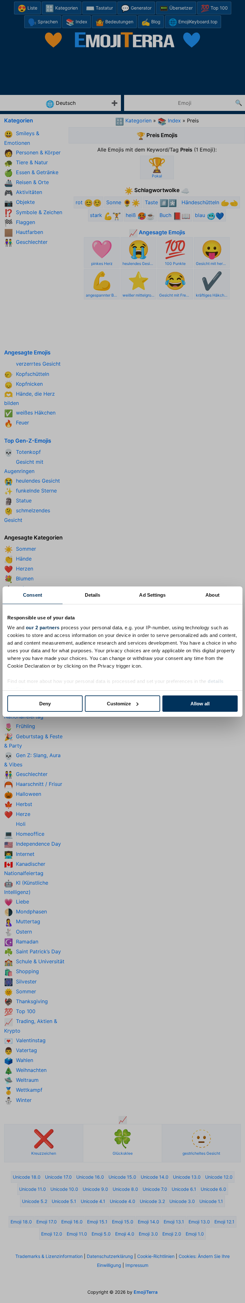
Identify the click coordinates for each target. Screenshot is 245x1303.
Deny (45, 703)
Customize (119, 703)
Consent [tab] (32, 595)
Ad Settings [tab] (152, 595)
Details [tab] (92, 595)
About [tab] (212, 595)
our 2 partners (43, 627)
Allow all (200, 703)
